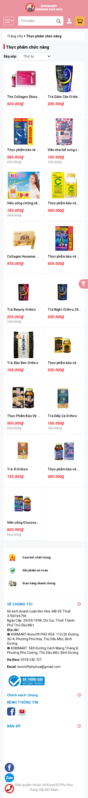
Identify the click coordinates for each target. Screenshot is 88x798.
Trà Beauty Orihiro (21, 309)
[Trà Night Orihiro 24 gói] (64, 291)
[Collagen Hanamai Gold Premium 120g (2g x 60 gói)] (23, 238)
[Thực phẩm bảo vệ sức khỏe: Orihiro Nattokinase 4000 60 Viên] (64, 344)
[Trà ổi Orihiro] (23, 451)
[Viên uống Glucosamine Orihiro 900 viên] (23, 504)
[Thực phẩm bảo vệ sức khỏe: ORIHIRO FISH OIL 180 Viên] (64, 451)
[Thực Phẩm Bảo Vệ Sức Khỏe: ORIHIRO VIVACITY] (23, 397)
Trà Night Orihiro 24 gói (66, 309)
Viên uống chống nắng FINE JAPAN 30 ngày (40, 203)
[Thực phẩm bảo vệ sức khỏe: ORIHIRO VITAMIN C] (64, 185)
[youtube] (23, 711)
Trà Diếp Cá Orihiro (62, 416)
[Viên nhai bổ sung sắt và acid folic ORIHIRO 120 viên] (64, 131)
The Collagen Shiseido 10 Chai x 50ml (36, 97)
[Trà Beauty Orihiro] (23, 291)
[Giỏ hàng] (79, 21)
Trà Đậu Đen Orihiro (22, 363)
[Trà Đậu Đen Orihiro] (23, 344)
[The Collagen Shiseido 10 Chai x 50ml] (23, 78)
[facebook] (12, 711)
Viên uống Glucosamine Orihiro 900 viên (38, 522)
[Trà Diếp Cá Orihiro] (64, 397)
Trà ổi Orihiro (17, 469)
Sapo (54, 789)
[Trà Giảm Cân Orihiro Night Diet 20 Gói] (64, 78)
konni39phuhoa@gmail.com (39, 667)
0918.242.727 (31, 660)
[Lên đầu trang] (79, 789)
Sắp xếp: (10, 56)
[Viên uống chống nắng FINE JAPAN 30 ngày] (23, 185)
